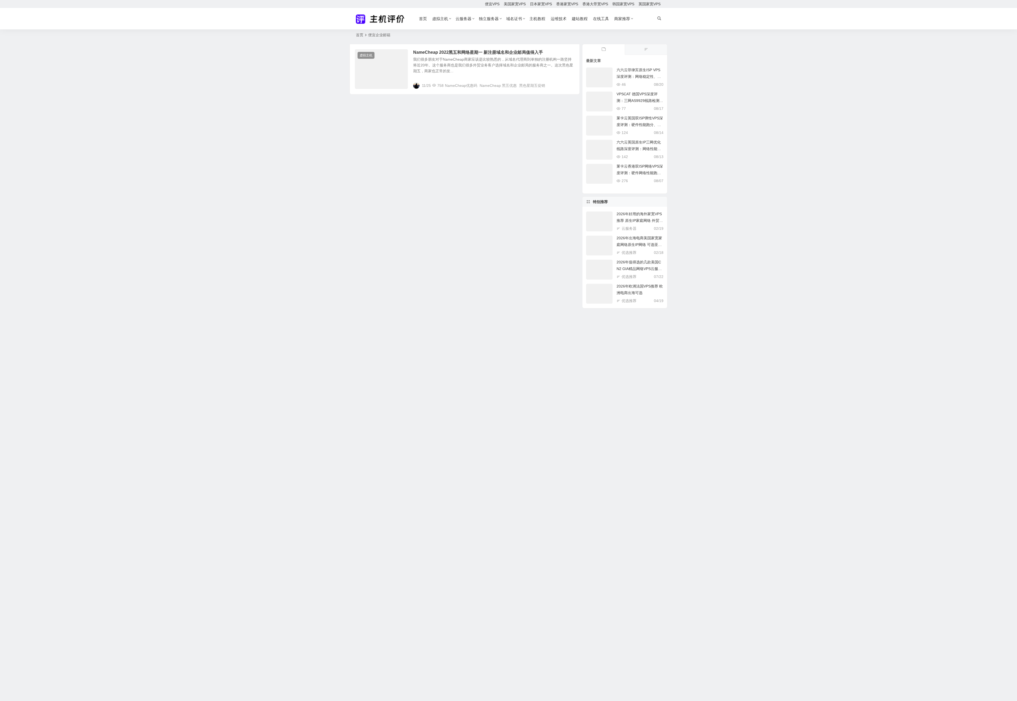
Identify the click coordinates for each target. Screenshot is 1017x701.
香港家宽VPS (567, 4)
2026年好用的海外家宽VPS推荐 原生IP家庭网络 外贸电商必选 (640, 220)
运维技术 (559, 18)
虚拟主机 (440, 18)
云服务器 (463, 18)
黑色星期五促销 (532, 85)
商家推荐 (622, 18)
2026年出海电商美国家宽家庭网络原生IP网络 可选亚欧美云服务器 (639, 244)
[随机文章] (646, 49)
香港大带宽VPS (595, 4)
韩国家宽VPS (623, 4)
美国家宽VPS (515, 4)
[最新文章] (603, 49)
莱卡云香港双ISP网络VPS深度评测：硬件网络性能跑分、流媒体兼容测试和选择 (640, 173)
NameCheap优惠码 (461, 85)
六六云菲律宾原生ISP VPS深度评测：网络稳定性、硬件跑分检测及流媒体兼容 (639, 76)
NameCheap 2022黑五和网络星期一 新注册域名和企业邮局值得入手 (478, 52)
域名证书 (514, 18)
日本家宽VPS (541, 4)
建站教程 (580, 18)
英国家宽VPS (650, 4)
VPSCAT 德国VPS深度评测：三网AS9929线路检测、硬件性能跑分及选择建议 (640, 100)
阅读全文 (569, 85)
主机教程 (537, 18)
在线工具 (601, 18)
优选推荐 (629, 252)
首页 (423, 18)
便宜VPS (492, 4)
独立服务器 (489, 18)
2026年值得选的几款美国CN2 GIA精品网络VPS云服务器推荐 (639, 268)
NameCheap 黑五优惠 (498, 85)
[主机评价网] (381, 18)
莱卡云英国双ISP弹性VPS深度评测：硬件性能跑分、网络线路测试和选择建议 (640, 124)
